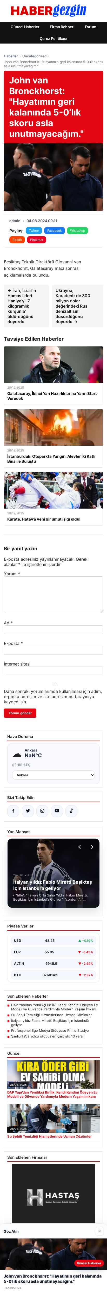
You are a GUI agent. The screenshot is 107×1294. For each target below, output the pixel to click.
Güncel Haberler (25, 27)
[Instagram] (42, 811)
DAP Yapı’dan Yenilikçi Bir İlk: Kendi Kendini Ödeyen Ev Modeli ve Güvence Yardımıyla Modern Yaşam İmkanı (54, 1007)
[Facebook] (13, 811)
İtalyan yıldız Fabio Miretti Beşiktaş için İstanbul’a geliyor (50, 1022)
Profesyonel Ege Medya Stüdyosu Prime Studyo (50, 1030)
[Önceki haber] (80, 847)
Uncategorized (34, 56)
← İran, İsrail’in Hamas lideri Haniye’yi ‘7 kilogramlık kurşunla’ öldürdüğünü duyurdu (22, 306)
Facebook (54, 231)
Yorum (12, 573)
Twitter (34, 231)
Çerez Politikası (53, 38)
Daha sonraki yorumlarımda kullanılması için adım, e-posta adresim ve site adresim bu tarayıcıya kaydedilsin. (53, 696)
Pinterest (36, 240)
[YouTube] (57, 811)
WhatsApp (77, 231)
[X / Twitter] (28, 811)
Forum (90, 27)
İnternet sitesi (17, 664)
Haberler (11, 56)
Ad (8, 622)
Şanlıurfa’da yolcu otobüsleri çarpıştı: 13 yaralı (47, 1036)
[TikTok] (71, 811)
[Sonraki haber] (91, 847)
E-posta (13, 643)
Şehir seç (21, 765)
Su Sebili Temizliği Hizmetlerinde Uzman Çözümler (51, 1015)
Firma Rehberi (62, 27)
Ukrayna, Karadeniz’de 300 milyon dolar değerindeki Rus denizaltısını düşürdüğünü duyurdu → (73, 306)
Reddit (17, 240)
